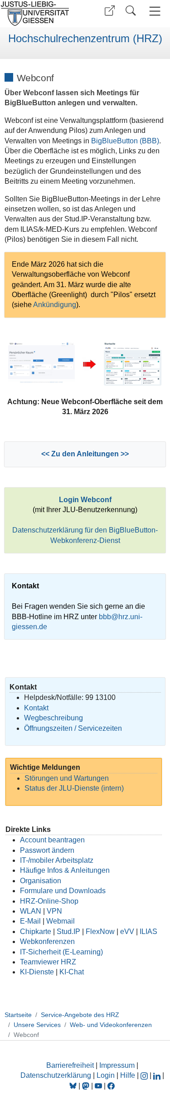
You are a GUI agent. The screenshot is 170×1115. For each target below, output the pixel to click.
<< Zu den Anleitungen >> (85, 454)
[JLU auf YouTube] (98, 1086)
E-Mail (30, 921)
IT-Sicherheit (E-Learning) (61, 952)
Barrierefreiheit (70, 1065)
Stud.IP (68, 931)
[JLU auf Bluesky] (73, 1086)
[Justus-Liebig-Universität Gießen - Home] (41, 13)
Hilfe (127, 1075)
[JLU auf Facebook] (111, 1086)
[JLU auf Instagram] (145, 1075)
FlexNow (100, 931)
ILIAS (148, 931)
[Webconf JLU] (132, 363)
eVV (127, 931)
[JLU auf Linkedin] (157, 1075)
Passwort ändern (47, 850)
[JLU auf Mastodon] (86, 1086)
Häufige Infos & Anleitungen (65, 870)
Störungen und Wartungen (66, 778)
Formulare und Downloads (63, 891)
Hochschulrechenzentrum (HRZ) (85, 39)
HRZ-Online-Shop (49, 901)
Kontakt (36, 708)
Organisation (40, 881)
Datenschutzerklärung (55, 1075)
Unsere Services (37, 1024)
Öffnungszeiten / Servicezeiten (73, 728)
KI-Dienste (37, 972)
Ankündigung (54, 304)
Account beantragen (52, 840)
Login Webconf (85, 500)
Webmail (60, 921)
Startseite (18, 1014)
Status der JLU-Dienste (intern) (74, 788)
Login (107, 1075)
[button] (110, 11)
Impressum (117, 1065)
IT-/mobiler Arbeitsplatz (56, 860)
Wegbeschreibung (53, 718)
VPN (54, 911)
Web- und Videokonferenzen (111, 1024)
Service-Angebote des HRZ (80, 1014)
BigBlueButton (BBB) (125, 141)
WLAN (30, 911)
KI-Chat (71, 972)
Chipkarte (35, 931)
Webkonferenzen (47, 941)
